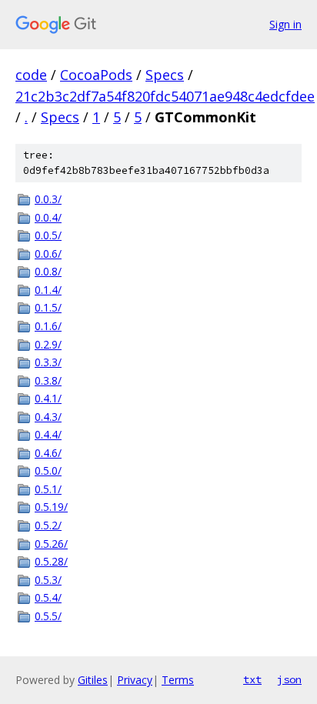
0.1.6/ (48, 326)
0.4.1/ (48, 398)
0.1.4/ (48, 289)
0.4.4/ (48, 434)
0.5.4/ (48, 597)
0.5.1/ (48, 489)
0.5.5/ (48, 616)
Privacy (134, 679)
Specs (164, 74)
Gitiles (93, 679)
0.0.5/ (48, 235)
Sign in (285, 24)
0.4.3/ (48, 416)
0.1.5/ (48, 307)
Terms (178, 679)
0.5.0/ (48, 470)
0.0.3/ (48, 199)
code (31, 74)
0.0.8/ (48, 271)
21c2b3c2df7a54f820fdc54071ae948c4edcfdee (165, 96)
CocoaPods (96, 74)
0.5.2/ (48, 525)
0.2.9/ (48, 344)
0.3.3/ (48, 362)
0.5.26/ (51, 543)
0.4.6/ (48, 452)
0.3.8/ (48, 380)
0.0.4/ (48, 217)
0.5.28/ (51, 561)
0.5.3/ (48, 579)
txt (252, 679)
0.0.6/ (48, 253)
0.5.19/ (51, 506)
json (289, 679)
